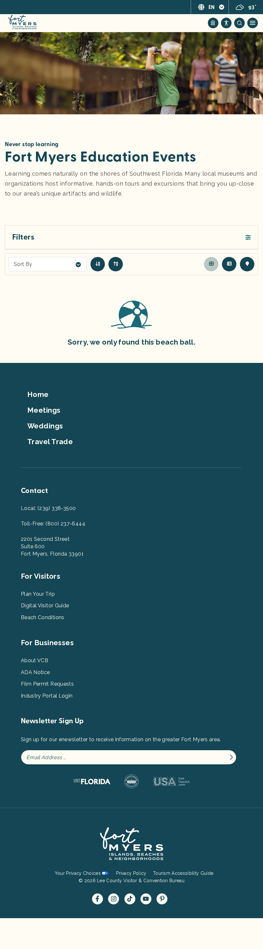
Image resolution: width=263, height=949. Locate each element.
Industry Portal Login (46, 696)
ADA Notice (35, 672)
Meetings (44, 410)
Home (38, 394)
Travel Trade (50, 441)
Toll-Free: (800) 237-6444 (53, 524)
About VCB (34, 660)
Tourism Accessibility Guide (183, 873)
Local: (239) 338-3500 (48, 508)
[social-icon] (213, 23)
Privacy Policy (131, 873)
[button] (131, 237)
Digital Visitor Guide (45, 605)
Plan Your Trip (38, 594)
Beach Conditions (42, 617)
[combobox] (48, 264)
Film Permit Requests (47, 684)
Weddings (45, 426)
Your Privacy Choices (78, 873)
